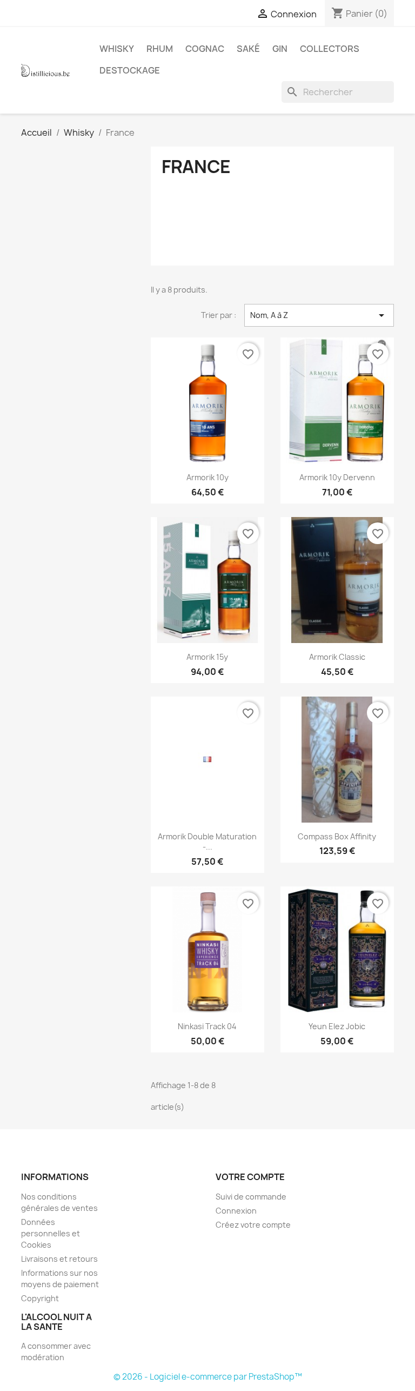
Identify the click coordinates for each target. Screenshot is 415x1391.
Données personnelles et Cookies (50, 1233)
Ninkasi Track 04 (207, 1026)
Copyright (40, 1298)
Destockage (129, 70)
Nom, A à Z (319, 315)
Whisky (116, 49)
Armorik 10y (207, 477)
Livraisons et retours (59, 1259)
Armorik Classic (337, 657)
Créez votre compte (253, 1225)
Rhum (159, 49)
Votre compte (250, 1177)
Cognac (204, 49)
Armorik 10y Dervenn (337, 477)
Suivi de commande (251, 1196)
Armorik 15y (207, 657)
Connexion (236, 1210)
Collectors (329, 49)
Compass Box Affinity (337, 836)
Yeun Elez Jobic (337, 1026)
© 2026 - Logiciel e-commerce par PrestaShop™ (207, 1376)
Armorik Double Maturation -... (207, 841)
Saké (248, 49)
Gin (279, 49)
